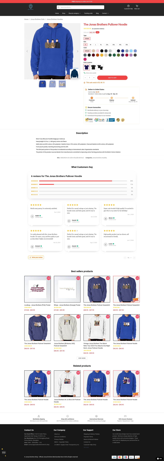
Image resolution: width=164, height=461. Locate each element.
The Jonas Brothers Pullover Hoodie (125, 343)
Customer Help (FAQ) (90, 444)
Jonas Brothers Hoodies (55, 19)
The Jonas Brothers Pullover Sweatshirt (97, 305)
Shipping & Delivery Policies (92, 434)
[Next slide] (78, 51)
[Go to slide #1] (42, 84)
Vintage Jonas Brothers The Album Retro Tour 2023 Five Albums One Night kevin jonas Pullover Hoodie (97, 346)
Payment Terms (88, 436)
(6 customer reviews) (98, 28)
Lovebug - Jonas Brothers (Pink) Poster (37, 305)
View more (82, 358)
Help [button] (160, 458)
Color (85, 47)
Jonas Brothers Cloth (37, 19)
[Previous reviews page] (125, 257)
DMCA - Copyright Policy (61, 442)
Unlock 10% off (4, 453)
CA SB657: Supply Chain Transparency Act (66, 444)
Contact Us (87, 442)
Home (26, 19)
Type (85, 35)
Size (85, 41)
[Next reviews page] (134, 257)
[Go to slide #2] (52, 84)
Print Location (88, 62)
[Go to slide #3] (62, 84)
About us (57, 434)
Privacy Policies (58, 439)
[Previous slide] (27, 51)
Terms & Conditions (60, 436)
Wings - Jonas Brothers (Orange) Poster (67, 305)
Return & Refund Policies (91, 439)
